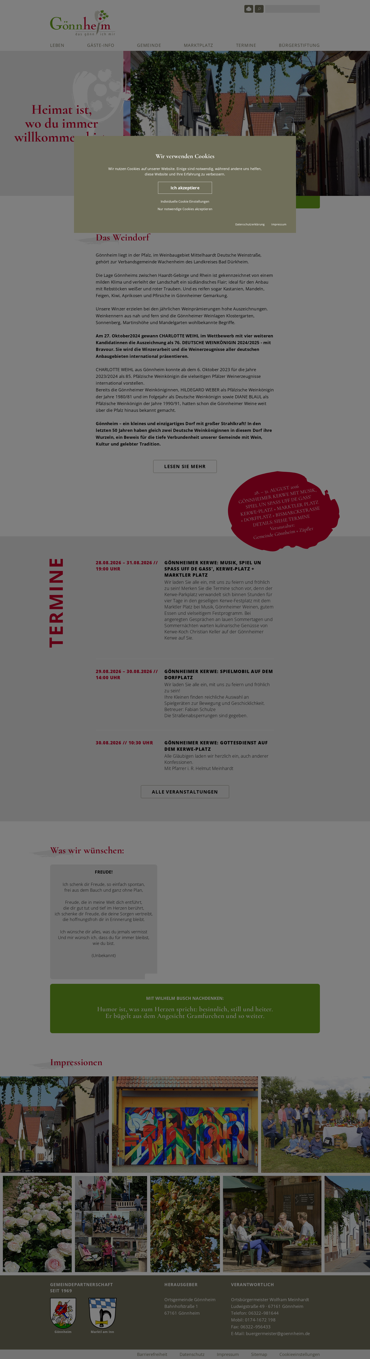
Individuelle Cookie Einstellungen (185, 201)
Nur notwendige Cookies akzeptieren (185, 209)
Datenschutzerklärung (250, 224)
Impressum (278, 224)
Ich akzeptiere (185, 187)
